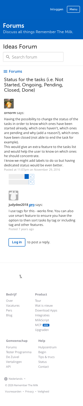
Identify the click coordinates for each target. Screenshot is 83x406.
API (8, 367)
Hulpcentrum (47, 347)
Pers (9, 310)
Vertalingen (14, 362)
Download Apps (46, 310)
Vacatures (13, 305)
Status (42, 362)
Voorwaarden (13, 391)
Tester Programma (18, 352)
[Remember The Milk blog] (43, 379)
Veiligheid (43, 391)
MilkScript (42, 320)
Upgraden (42, 330)
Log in (17, 242)
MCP (41, 325)
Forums (11, 347)
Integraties (42, 315)
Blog (9, 315)
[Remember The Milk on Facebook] (32, 379)
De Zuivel (12, 357)
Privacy (29, 391)
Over (9, 301)
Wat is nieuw (44, 305)
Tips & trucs (46, 357)
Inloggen (56, 9)
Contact (43, 367)
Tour (38, 301)
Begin (42, 352)
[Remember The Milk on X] (38, 379)
